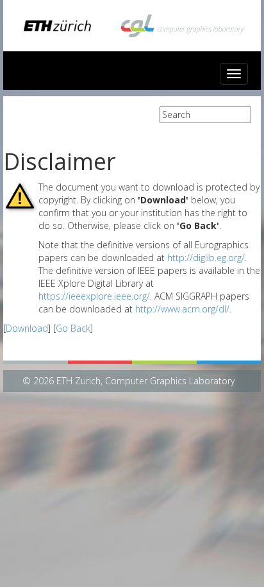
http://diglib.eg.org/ (206, 257)
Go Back (73, 328)
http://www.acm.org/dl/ (182, 309)
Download (27, 328)
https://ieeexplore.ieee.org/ (94, 296)
